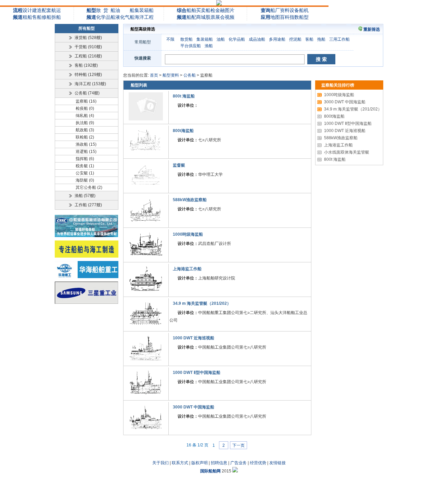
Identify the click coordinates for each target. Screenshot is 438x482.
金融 (220, 10)
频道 (18, 17)
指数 (294, 17)
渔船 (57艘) (85, 195)
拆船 (56, 17)
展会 (220, 17)
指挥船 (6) (85, 158)
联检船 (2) (85, 137)
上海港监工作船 (187, 268)
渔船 (209, 45)
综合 (181, 10)
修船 (46, 17)
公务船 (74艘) (87, 93)
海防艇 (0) (85, 180)
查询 (265, 10)
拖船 (321, 39)
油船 (221, 39)
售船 (37, 17)
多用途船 (277, 39)
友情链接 (277, 462)
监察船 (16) (86, 101)
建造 (37, 10)
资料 (284, 10)
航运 (56, 10)
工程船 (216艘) (88, 56)
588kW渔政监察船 (190, 199)
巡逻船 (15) (86, 151)
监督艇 (179, 165)
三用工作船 (339, 39)
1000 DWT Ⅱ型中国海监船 (196, 372)
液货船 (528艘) (88, 37)
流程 (18, 10)
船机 (304, 10)
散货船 (186, 39)
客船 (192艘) (86, 65)
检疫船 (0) (85, 108)
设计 (27, 10)
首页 (154, 75)
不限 (170, 39)
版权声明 (199, 462)
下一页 (238, 445)
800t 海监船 (184, 96)
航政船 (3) (85, 130)
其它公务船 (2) (89, 187)
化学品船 (105, 17)
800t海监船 (183, 130)
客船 (309, 39)
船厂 (275, 10)
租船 (27, 17)
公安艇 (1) (85, 173)
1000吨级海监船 (188, 234)
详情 (303, 119)
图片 (229, 10)
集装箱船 (144, 10)
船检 (210, 10)
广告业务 (238, 462)
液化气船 (124, 17)
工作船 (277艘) (88, 205)
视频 (229, 17)
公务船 (189, 75)
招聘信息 (219, 462)
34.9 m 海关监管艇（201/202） (202, 303)
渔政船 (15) (86, 144)
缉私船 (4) (85, 115)
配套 (46, 10)
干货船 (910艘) (88, 46)
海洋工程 (144, 17)
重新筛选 (371, 29)
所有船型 (86, 28)
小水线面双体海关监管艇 (343, 152)
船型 (91, 10)
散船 (105, 10)
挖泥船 (295, 39)
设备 (294, 10)
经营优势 (258, 462)
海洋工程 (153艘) (90, 83)
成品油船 (257, 39)
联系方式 (180, 462)
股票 (210, 17)
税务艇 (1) (85, 166)
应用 (265, 17)
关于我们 (160, 462)
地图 (275, 17)
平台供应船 (190, 45)
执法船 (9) (85, 122)
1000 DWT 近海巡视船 (193, 338)
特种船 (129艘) (88, 74)
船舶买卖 (196, 10)
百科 (284, 17)
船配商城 (196, 17)
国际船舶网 (210, 471)
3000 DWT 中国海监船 (193, 407)
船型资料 (171, 75)
